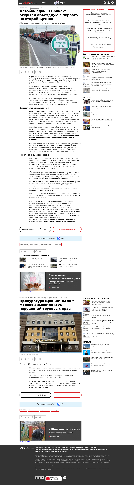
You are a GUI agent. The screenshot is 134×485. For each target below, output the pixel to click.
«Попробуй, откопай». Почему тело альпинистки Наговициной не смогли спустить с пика (102, 309)
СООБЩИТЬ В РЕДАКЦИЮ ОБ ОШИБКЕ (56, 451)
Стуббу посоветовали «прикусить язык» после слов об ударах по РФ (101, 120)
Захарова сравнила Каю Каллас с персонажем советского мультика (101, 351)
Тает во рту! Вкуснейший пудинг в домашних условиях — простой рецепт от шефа (102, 302)
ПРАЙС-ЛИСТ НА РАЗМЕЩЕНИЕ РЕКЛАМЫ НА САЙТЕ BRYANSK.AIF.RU (54, 449)
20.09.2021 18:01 (24, 8)
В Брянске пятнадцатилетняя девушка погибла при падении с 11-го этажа (98, 22)
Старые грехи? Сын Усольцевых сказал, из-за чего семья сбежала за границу (102, 315)
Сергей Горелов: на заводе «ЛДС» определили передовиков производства (99, 46)
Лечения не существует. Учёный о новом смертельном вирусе (102, 89)
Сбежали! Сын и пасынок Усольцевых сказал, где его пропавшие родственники (103, 58)
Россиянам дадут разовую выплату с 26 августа (102, 113)
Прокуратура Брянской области (29, 354)
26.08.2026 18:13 (24, 297)
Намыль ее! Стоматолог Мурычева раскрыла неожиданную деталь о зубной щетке (102, 77)
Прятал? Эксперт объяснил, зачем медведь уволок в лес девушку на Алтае (102, 328)
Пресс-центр (56, 447)
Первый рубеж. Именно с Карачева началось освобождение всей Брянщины (99, 30)
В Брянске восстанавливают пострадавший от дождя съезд (37, 259)
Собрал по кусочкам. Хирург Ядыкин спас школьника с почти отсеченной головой (103, 335)
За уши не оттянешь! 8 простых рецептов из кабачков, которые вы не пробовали (103, 64)
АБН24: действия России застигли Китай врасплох (101, 371)
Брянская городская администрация (63, 67)
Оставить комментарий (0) (67, 229)
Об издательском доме (42, 447)
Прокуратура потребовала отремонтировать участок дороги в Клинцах (38, 266)
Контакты (65, 447)
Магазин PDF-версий (76, 447)
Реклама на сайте (90, 447)
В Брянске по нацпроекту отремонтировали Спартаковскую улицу (98, 14)
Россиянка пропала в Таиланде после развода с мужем (100, 364)
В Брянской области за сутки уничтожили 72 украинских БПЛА (99, 38)
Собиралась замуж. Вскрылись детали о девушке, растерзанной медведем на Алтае (102, 84)
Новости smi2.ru (26, 292)
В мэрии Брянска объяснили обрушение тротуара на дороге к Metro (69, 260)
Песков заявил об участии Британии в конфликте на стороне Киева (102, 100)
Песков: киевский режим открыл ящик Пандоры (101, 107)
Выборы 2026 (39, 451)
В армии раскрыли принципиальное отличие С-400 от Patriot (102, 358)
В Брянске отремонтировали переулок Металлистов (68, 265)
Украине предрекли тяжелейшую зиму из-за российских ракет (101, 345)
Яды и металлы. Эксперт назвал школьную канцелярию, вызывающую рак (101, 71)
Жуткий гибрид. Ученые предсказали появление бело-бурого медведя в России (103, 322)
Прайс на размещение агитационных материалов (91, 449)
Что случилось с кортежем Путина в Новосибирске (102, 126)
